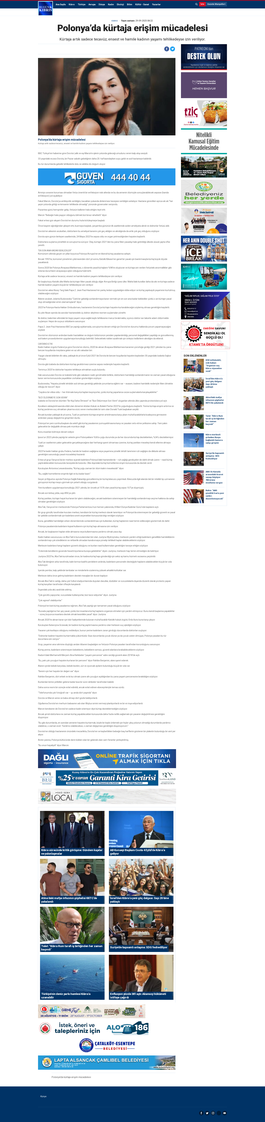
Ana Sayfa (61, 4)
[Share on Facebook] (166, 48)
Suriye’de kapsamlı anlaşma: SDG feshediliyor (215, 456)
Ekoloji (120, 4)
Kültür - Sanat (142, 4)
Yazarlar (156, 4)
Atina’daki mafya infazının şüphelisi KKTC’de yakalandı (215, 400)
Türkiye (81, 4)
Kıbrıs (72, 4)
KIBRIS (114, 21)
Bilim (129, 4)
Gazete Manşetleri (216, 4)
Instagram (213, 1113)
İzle (202, 4)
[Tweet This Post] (172, 48)
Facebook (201, 1113)
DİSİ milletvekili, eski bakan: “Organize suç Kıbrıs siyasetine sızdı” (214, 365)
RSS (219, 1113)
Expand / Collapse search (196, 4)
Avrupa (92, 4)
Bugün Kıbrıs (45, 8)
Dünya (102, 4)
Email (224, 1113)
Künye (43, 1096)
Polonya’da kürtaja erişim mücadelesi (62, 139)
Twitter (207, 1113)
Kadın (111, 4)
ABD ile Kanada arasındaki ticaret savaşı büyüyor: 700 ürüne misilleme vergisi (214, 477)
